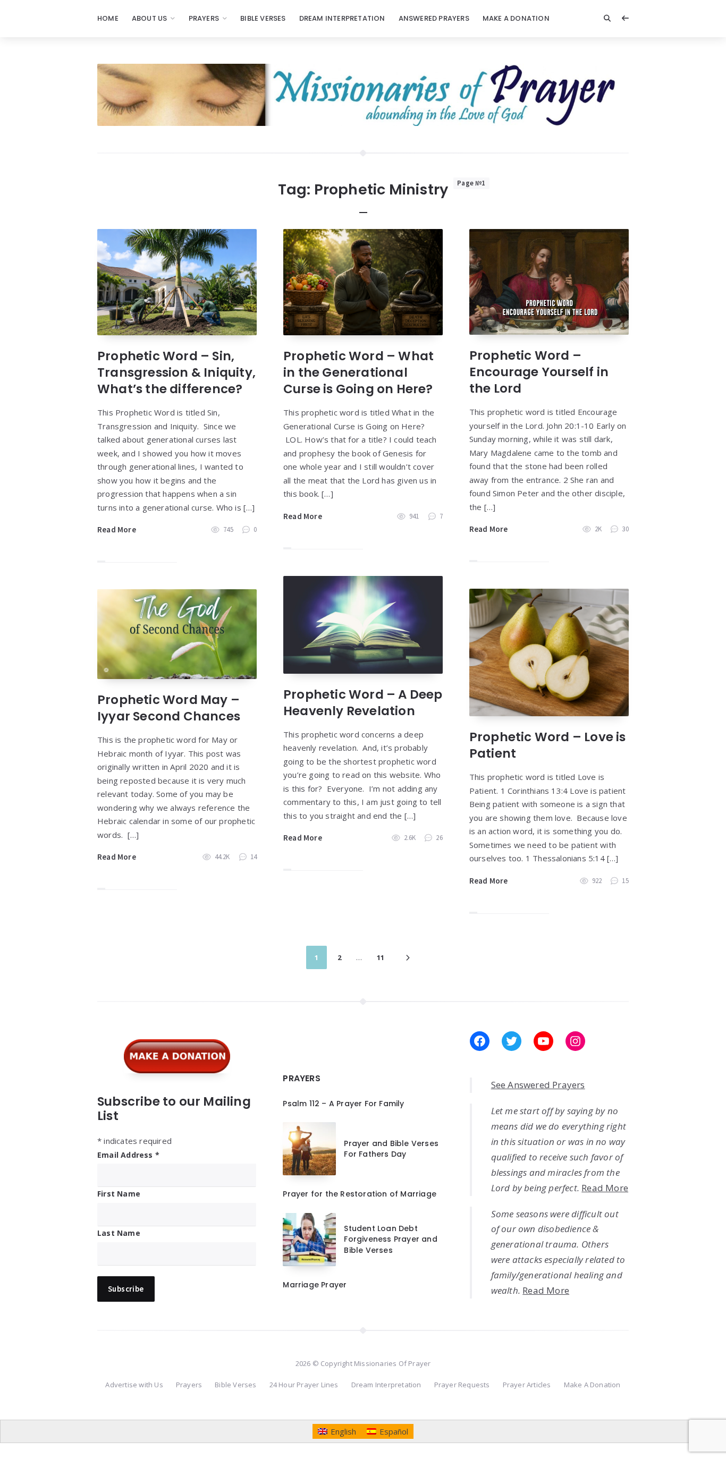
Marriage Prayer (315, 1284)
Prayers (204, 18)
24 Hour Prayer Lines (304, 1384)
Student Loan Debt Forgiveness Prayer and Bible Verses (390, 1239)
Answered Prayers (434, 18)
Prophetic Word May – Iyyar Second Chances (168, 708)
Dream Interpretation (342, 18)
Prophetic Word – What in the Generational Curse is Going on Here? (358, 372)
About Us (149, 18)
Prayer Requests (462, 1384)
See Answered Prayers (538, 1085)
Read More (116, 529)
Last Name (118, 1233)
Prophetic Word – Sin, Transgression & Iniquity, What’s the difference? (176, 372)
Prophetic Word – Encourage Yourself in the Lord (539, 372)
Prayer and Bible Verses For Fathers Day (391, 1148)
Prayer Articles (527, 1384)
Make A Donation (516, 18)
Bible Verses (262, 18)
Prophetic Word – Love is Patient (547, 745)
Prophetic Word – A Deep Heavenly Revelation (363, 702)
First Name (118, 1194)
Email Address (128, 1155)
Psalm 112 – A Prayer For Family (343, 1103)
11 (380, 957)
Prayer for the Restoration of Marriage (359, 1194)
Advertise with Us (134, 1384)
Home (108, 18)
